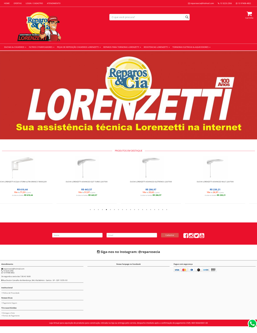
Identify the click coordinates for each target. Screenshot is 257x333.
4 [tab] (102, 209)
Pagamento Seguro (10, 303)
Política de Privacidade (11, 293)
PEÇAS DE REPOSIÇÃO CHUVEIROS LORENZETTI (78, 47)
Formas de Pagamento (11, 316)
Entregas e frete (9, 313)
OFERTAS (18, 3)
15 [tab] (146, 209)
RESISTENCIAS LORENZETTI (156, 47)
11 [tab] (130, 209)
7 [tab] (114, 209)
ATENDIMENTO (54, 3)
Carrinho (249, 18)
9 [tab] (122, 209)
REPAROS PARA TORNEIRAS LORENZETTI (121, 47)
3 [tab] (98, 209)
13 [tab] (138, 209)
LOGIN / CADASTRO (34, 3)
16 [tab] (150, 209)
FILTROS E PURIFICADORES (41, 47)
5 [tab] (106, 209)
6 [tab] (110, 209)
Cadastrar (169, 235)
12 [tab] (134, 209)
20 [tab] (166, 209)
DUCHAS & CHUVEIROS (14, 47)
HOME (7, 3)
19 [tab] (162, 209)
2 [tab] (94, 209)
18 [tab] (158, 209)
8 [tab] (118, 209)
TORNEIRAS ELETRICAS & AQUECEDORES (190, 47)
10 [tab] (126, 209)
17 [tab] (154, 209)
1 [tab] (90, 209)
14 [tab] (142, 209)
